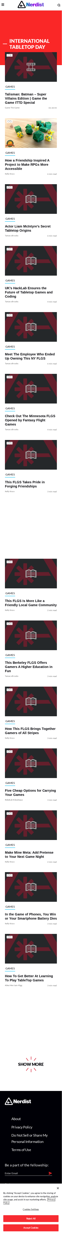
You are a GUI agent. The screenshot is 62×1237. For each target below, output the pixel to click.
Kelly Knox (10, 174)
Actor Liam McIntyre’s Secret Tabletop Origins (28, 228)
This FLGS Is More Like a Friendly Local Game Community (31, 603)
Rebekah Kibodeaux (14, 800)
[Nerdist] (31, 5)
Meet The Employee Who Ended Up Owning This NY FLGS (30, 356)
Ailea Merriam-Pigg (13, 985)
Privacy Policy (21, 1127)
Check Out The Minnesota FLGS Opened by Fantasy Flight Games (30, 420)
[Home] (18, 1103)
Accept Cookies (30, 1227)
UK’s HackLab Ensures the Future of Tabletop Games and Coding (29, 292)
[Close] (58, 1188)
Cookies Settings (31, 1209)
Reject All (30, 1218)
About (16, 1118)
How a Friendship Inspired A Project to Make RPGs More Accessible (27, 165)
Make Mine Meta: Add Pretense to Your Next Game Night (29, 854)
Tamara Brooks (11, 235)
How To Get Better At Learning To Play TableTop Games (29, 978)
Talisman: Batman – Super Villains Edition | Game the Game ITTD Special (26, 99)
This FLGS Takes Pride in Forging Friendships (25, 484)
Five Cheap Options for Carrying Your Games (30, 793)
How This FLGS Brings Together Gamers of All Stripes (30, 731)
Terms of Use (21, 1149)
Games (10, 86)
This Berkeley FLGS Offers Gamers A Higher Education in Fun (28, 667)
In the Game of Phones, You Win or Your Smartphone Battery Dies (31, 916)
